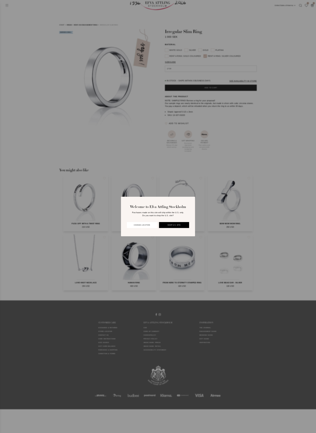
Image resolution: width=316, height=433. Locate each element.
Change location (142, 225)
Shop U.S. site (174, 225)
